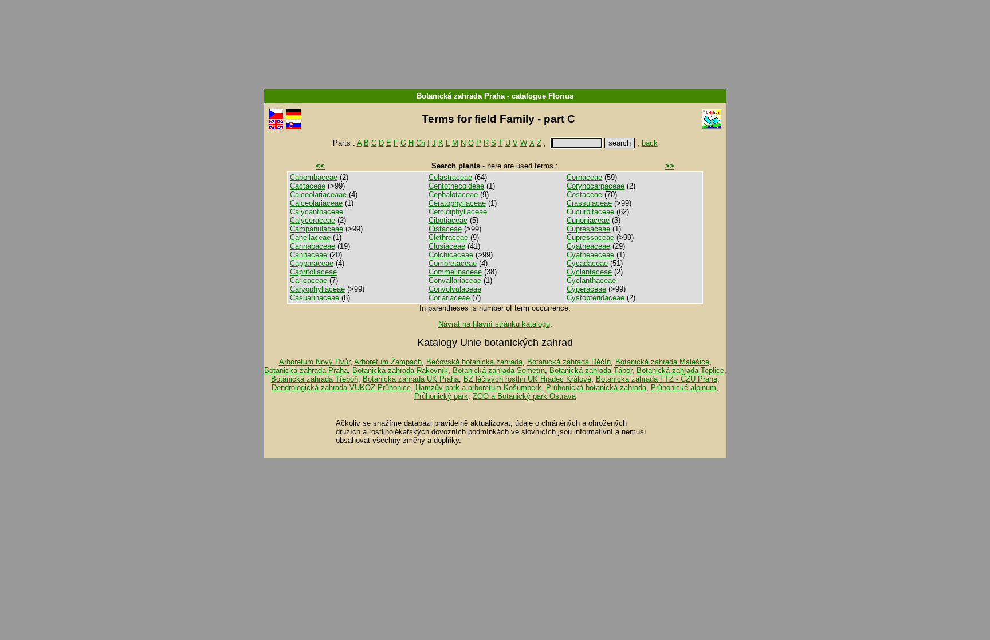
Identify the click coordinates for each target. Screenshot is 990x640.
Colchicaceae (451, 254)
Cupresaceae (588, 229)
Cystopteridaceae (595, 297)
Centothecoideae (456, 186)
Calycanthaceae (316, 211)
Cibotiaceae (448, 220)
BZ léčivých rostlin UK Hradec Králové (527, 379)
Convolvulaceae (455, 289)
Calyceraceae (312, 220)
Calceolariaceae (316, 203)
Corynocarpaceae (595, 186)
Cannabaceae (312, 246)
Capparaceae (311, 263)
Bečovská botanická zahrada (474, 362)
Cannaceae (308, 254)
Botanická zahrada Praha (461, 96)
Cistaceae (445, 229)
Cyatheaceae (588, 246)
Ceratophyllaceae (457, 203)
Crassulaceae (589, 203)
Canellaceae (310, 237)
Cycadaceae (587, 263)
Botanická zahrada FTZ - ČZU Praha (656, 379)
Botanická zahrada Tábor (590, 370)
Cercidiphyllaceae (458, 211)
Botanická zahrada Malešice (662, 362)
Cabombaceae (313, 177)
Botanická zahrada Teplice (680, 370)
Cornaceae (584, 177)
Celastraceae (450, 177)
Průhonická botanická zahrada (596, 387)
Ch (420, 143)
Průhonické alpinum (683, 387)
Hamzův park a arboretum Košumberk (478, 387)
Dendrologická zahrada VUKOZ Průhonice (341, 387)
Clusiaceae (447, 246)
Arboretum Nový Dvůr (314, 362)
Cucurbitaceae (590, 211)
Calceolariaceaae (318, 194)
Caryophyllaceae (317, 289)
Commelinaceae (455, 272)
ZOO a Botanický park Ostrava (524, 396)
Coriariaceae (449, 297)
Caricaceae (308, 280)
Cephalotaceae (453, 194)
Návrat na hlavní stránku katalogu (494, 324)
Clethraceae (448, 237)
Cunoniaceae (588, 220)
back (650, 143)
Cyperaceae (586, 289)
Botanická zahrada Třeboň (314, 379)
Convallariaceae (455, 280)
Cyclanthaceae (591, 280)
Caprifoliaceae (313, 272)
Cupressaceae (590, 237)
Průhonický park (441, 396)
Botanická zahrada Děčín (569, 362)
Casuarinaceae (314, 297)
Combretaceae (453, 263)
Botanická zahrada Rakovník (400, 370)
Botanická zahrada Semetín (499, 370)
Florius (560, 96)
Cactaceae (307, 186)
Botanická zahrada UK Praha (411, 379)
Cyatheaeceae (590, 254)
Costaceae (584, 194)
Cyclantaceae (589, 272)
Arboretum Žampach (388, 362)
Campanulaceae (316, 229)
